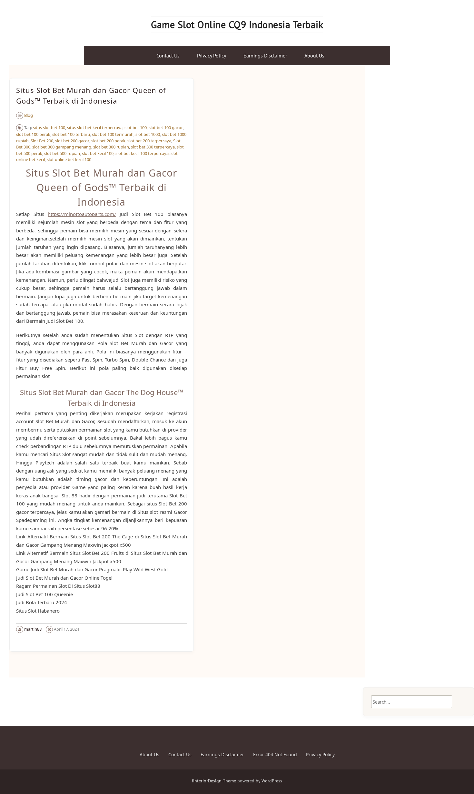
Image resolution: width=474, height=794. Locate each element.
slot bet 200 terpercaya (149, 141)
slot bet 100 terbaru (71, 134)
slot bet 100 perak (33, 134)
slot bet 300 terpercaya (153, 147)
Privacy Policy (211, 55)
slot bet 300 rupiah (111, 147)
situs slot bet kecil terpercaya (95, 127)
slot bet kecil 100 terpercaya (142, 153)
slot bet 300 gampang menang (61, 147)
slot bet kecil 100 (98, 153)
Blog (28, 115)
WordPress (272, 781)
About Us (314, 55)
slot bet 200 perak (108, 141)
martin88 (33, 629)
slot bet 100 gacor (166, 127)
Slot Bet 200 (42, 141)
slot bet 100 (135, 127)
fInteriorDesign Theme (214, 781)
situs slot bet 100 (49, 127)
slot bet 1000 (147, 134)
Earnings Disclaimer (265, 55)
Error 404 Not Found (275, 754)
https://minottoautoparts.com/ (82, 214)
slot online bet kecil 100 (69, 159)
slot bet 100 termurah (112, 134)
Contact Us (168, 55)
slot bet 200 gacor (72, 141)
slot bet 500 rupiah (62, 153)
